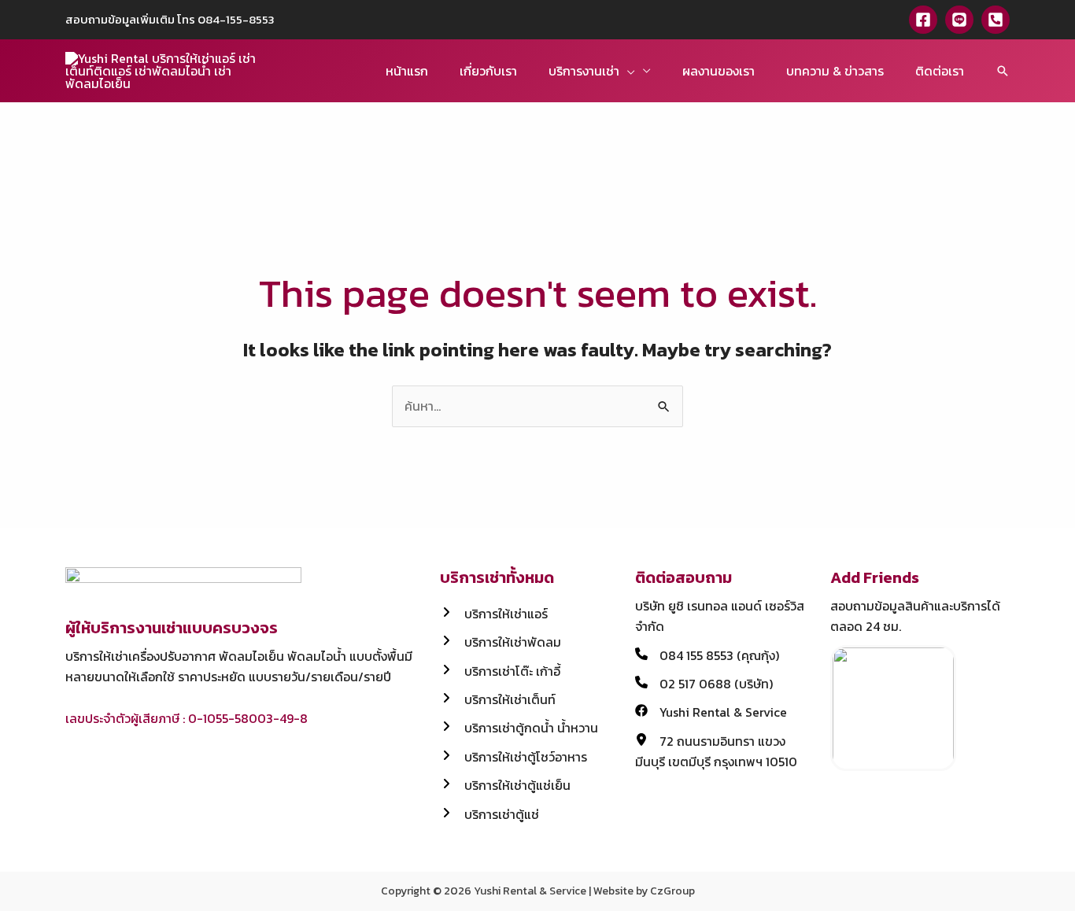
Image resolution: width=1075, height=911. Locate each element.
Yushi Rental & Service (530, 891)
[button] (1003, 71)
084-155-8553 (236, 19)
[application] (627, 70)
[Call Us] (995, 20)
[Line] (959, 20)
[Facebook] (923, 20)
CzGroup (672, 891)
